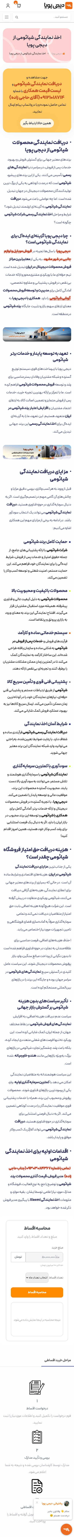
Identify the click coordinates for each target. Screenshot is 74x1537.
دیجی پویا (63, 251)
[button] (19, 6)
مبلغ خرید (57, 1247)
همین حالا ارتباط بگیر (37, 123)
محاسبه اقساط (37, 1292)
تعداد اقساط (56, 1277)
